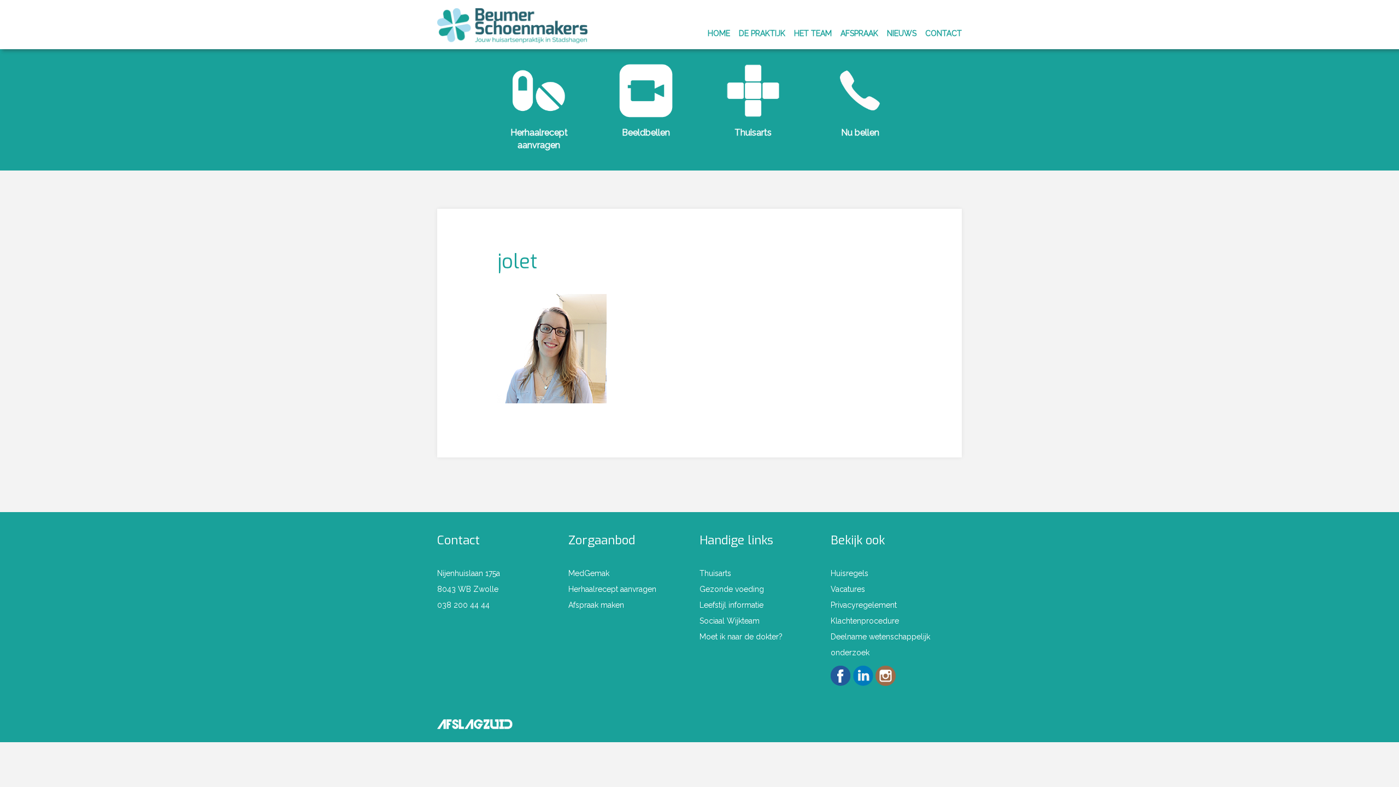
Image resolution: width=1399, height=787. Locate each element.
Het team (813, 33)
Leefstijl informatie (731, 605)
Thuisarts (753, 132)
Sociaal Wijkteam (730, 620)
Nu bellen (860, 132)
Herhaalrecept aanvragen (612, 589)
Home (719, 33)
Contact (943, 33)
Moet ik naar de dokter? (741, 636)
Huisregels (849, 573)
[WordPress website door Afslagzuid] (475, 722)
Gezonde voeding (732, 589)
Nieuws (901, 33)
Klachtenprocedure (865, 620)
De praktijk (762, 33)
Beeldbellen (646, 132)
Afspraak (859, 33)
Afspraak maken (596, 605)
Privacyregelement (864, 605)
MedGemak (588, 573)
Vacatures (848, 589)
